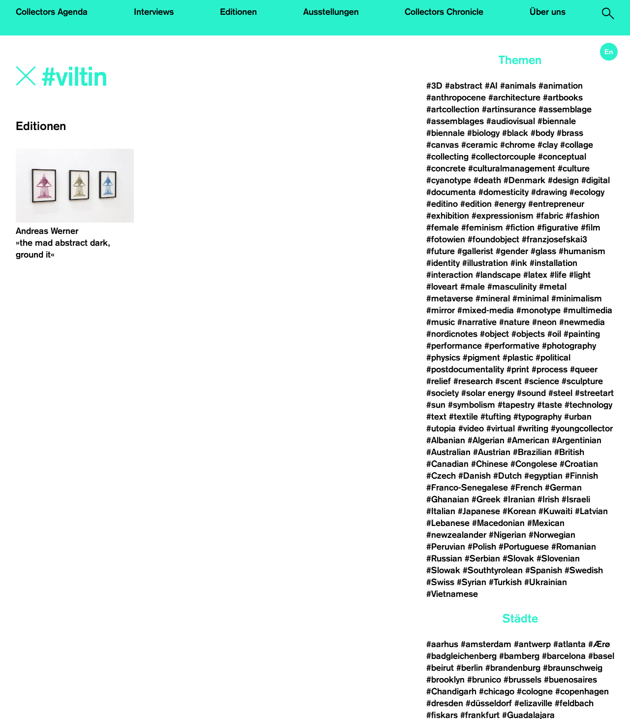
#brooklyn (445, 679)
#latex (535, 274)
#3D (434, 85)
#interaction (449, 274)
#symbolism (471, 404)
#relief (438, 381)
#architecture (514, 97)
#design (563, 180)
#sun (435, 404)
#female (442, 227)
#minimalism (576, 298)
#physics (443, 357)
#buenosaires (570, 679)
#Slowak (443, 570)
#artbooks (563, 97)
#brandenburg (512, 667)
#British (569, 452)
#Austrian (491, 452)
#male (472, 286)
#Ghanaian (447, 499)
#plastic (518, 357)
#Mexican (546, 523)
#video (471, 428)
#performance (454, 345)
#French (526, 487)
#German (563, 487)
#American (528, 440)
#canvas (442, 144)
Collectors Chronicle (444, 11)
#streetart (594, 393)
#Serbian (482, 558)
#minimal (530, 298)
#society (442, 393)
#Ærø (599, 644)
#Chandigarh (451, 691)
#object (494, 333)
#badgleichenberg (461, 656)
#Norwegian (552, 534)
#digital (595, 180)
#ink (518, 263)
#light (580, 274)
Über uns (548, 11)
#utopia (441, 428)
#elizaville (533, 703)
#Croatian (579, 463)
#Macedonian (498, 523)
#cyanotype (448, 180)
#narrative (477, 322)
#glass (543, 251)
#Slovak (518, 558)
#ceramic (479, 144)
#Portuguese (524, 546)
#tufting (495, 416)
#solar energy (487, 393)
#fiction (520, 227)
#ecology (586, 192)
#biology (483, 133)
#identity (443, 263)
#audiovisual (510, 121)
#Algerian (486, 440)
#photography (569, 345)
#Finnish (581, 475)
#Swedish (584, 570)
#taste (549, 404)
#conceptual (562, 156)
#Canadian (447, 463)
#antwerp (532, 644)
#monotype (538, 310)
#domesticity (503, 192)
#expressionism (503, 215)
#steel (560, 393)
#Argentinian (576, 440)
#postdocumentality (465, 369)
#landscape (498, 274)
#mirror (440, 310)
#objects (528, 333)
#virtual (500, 428)
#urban (578, 416)
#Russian (444, 558)
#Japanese (479, 511)
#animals (518, 85)
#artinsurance (509, 109)
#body (542, 133)
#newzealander (456, 534)
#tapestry (516, 404)
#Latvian (591, 511)
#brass (570, 133)
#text (436, 416)
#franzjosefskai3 (554, 239)
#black (515, 133)
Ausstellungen (331, 11)
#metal (553, 286)
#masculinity (511, 286)
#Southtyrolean (493, 570)
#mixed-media (485, 310)
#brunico (484, 679)
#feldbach (574, 703)
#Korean (519, 511)
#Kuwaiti (555, 511)
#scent (508, 381)
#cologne (535, 691)
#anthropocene (456, 97)
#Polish (482, 546)
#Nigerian (507, 534)
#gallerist (475, 251)
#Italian (440, 511)
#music (440, 322)
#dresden (444, 703)
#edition (476, 203)
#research (473, 381)
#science (541, 381)
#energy (510, 203)
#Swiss (440, 582)
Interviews (154, 11)
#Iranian (519, 499)
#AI (491, 85)
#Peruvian (445, 546)
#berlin (469, 667)
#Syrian (471, 582)
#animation (560, 85)
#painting (582, 333)
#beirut (440, 667)
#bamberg (519, 656)
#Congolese (533, 463)
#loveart (442, 286)
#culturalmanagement (511, 168)
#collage (576, 144)
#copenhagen (582, 691)
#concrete (446, 168)
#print (517, 369)
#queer (584, 369)
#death (487, 180)
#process (549, 369)
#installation (553, 263)
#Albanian (445, 440)
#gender (512, 251)
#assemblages (455, 121)
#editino (442, 203)
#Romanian (573, 546)
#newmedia (582, 322)
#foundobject (493, 239)
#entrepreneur (556, 203)
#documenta (451, 192)
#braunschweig (572, 667)
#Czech (441, 475)
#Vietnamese (452, 593)
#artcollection (452, 109)
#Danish (474, 475)
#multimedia (587, 310)
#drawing (549, 192)
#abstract (463, 85)
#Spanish (543, 570)
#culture (574, 168)
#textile (463, 416)
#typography (537, 416)
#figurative (557, 227)
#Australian (448, 452)
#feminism (482, 227)
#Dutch (507, 475)
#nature (514, 322)
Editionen (238, 11)
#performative (511, 345)
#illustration (485, 263)
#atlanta (569, 644)
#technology (588, 404)
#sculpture (582, 381)
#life (558, 274)
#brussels (522, 679)
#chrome (517, 144)
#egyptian (543, 475)
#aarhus (442, 644)
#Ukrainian (545, 582)
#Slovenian (558, 558)
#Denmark (524, 180)
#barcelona (564, 656)
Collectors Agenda (52, 11)
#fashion (582, 215)
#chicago (496, 691)
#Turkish (505, 582)
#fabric (549, 215)
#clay (547, 144)
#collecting (447, 156)
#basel (601, 656)
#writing (532, 428)
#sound (531, 393)
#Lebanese (448, 523)
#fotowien (445, 239)
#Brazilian (532, 452)
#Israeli (576, 499)
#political (553, 357)
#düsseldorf (489, 703)
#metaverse (449, 298)
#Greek (486, 499)
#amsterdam (486, 644)
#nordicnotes (451, 333)
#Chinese (489, 463)
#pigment (481, 357)
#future (440, 251)
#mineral (492, 298)
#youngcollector (582, 428)
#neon (544, 322)
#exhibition (447, 215)
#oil (554, 333)
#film (590, 227)
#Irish (548, 499)
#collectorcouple (503, 156)
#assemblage (565, 109)
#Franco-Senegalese (467, 487)
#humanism (582, 251)
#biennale (556, 121)
